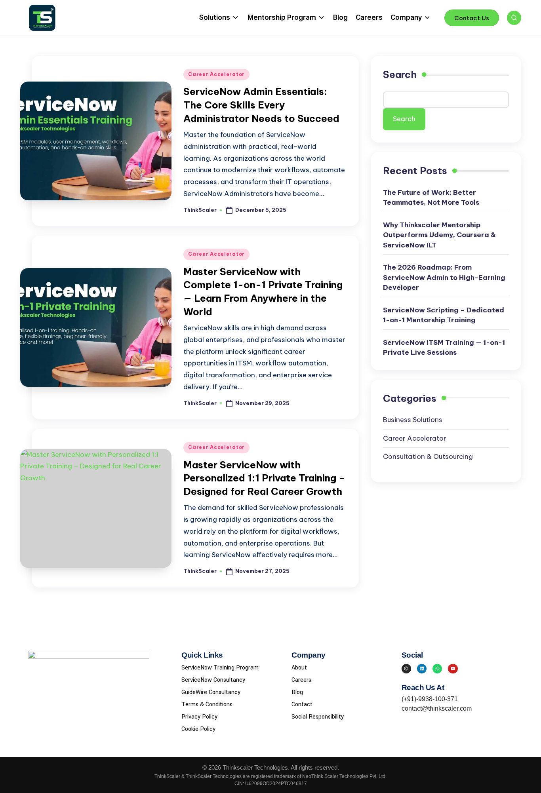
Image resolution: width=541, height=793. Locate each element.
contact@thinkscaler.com (437, 708)
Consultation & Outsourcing (428, 456)
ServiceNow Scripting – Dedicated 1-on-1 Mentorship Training (443, 315)
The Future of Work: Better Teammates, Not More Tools (431, 197)
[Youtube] (452, 668)
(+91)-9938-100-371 (430, 699)
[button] (471, 18)
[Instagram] (406, 668)
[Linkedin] (422, 668)
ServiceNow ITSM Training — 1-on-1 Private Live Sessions (444, 347)
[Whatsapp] (437, 668)
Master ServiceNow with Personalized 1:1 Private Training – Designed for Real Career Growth (264, 478)
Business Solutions (412, 419)
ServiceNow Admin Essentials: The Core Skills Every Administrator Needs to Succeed (261, 105)
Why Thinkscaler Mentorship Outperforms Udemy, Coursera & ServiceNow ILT (439, 235)
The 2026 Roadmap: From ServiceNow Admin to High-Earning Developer (444, 277)
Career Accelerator (216, 74)
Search (400, 74)
